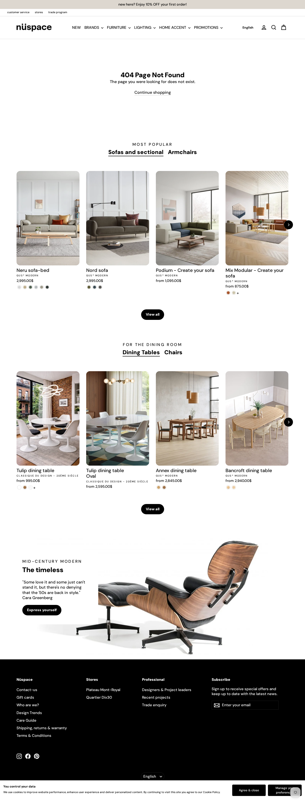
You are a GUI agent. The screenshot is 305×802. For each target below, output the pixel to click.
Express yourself (42, 610)
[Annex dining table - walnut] (164, 487)
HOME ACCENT (173, 27)
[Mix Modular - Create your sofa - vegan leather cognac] (228, 293)
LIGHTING (143, 27)
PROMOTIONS (206, 27)
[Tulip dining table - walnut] (25, 487)
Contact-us (27, 689)
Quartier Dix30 (99, 697)
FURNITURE (117, 27)
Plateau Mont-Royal (103, 689)
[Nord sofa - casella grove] (89, 287)
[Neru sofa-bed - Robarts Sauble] (19, 287)
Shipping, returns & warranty (42, 727)
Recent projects (156, 697)
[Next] (288, 224)
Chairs (173, 352)
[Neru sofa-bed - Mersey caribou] (25, 287)
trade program (57, 12)
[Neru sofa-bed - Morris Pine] (30, 287)
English (247, 27)
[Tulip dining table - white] (19, 487)
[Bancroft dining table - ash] (234, 487)
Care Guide (26, 720)
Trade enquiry (154, 704)
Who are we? (28, 704)
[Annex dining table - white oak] (159, 487)
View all (152, 314)
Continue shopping (152, 92)
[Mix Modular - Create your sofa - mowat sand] (234, 293)
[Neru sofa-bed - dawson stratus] (47, 287)
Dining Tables (141, 352)
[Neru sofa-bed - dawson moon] (36, 287)
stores (39, 12)
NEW (76, 27)
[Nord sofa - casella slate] (94, 287)
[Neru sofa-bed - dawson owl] (42, 287)
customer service (18, 12)
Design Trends (29, 712)
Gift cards (25, 697)
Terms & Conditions (34, 735)
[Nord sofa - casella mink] (100, 287)
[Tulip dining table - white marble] (30, 487)
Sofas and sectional (135, 152)
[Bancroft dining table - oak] (228, 487)
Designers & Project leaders (166, 689)
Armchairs (182, 152)
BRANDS (92, 27)
